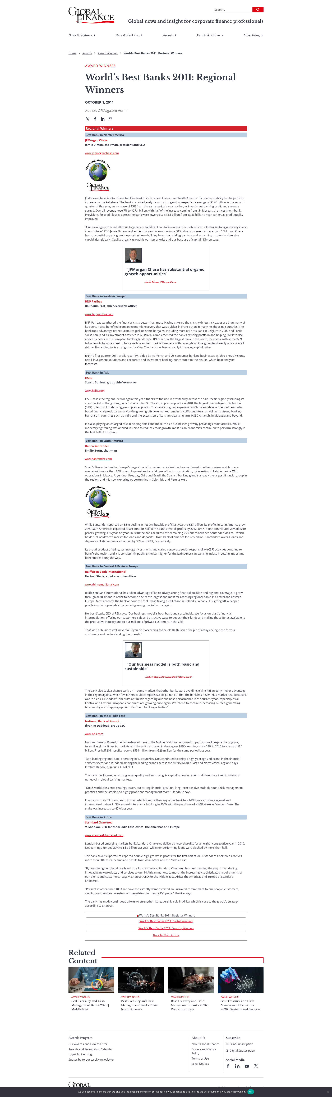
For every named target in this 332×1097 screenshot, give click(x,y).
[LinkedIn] (104, 119)
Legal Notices (200, 1064)
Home (72, 53)
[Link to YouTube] (247, 1066)
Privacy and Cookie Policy (204, 1051)
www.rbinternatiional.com (102, 584)
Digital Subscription (242, 1050)
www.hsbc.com (95, 391)
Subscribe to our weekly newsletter (91, 1059)
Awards (168, 35)
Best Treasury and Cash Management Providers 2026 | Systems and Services (240, 1005)
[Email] (112, 119)
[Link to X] (256, 1066)
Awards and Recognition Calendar (90, 1049)
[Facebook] (96, 119)
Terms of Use (200, 1058)
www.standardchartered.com (104, 835)
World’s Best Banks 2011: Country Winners (166, 928)
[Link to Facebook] (228, 1066)
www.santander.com (98, 459)
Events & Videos (208, 35)
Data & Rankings (128, 35)
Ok (250, 1091)
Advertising (251, 35)
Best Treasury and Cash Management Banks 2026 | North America (140, 1005)
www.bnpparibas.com (99, 314)
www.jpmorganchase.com (102, 153)
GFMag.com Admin (113, 110)
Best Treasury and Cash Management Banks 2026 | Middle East (90, 1005)
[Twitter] (89, 119)
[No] (327, 1092)
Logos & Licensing (80, 1054)
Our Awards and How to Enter (87, 1044)
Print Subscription (241, 1044)
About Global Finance (205, 1044)
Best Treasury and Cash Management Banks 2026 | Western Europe (190, 1005)
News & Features (80, 35)
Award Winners (108, 53)
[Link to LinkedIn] (237, 1066)
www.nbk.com (94, 734)
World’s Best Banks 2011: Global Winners (166, 921)
